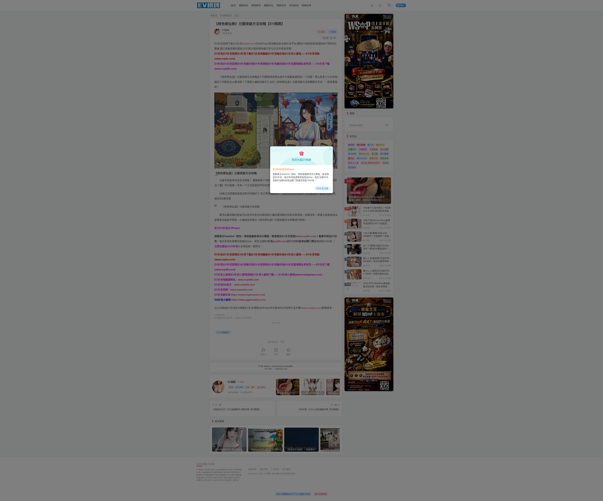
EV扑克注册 (322, 188)
